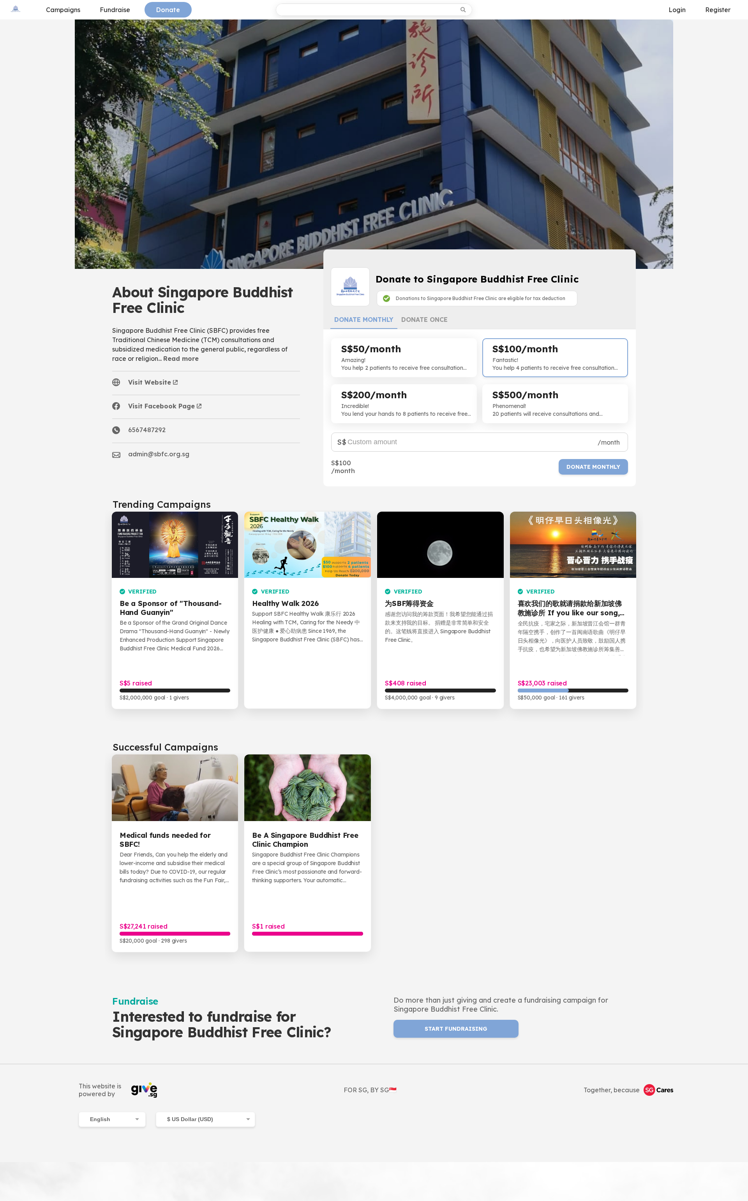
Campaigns (63, 10)
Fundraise (115, 10)
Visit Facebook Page (161, 406)
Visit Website (149, 382)
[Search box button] (464, 10)
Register (717, 10)
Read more (181, 358)
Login (677, 10)
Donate (168, 10)
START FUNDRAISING (456, 1028)
